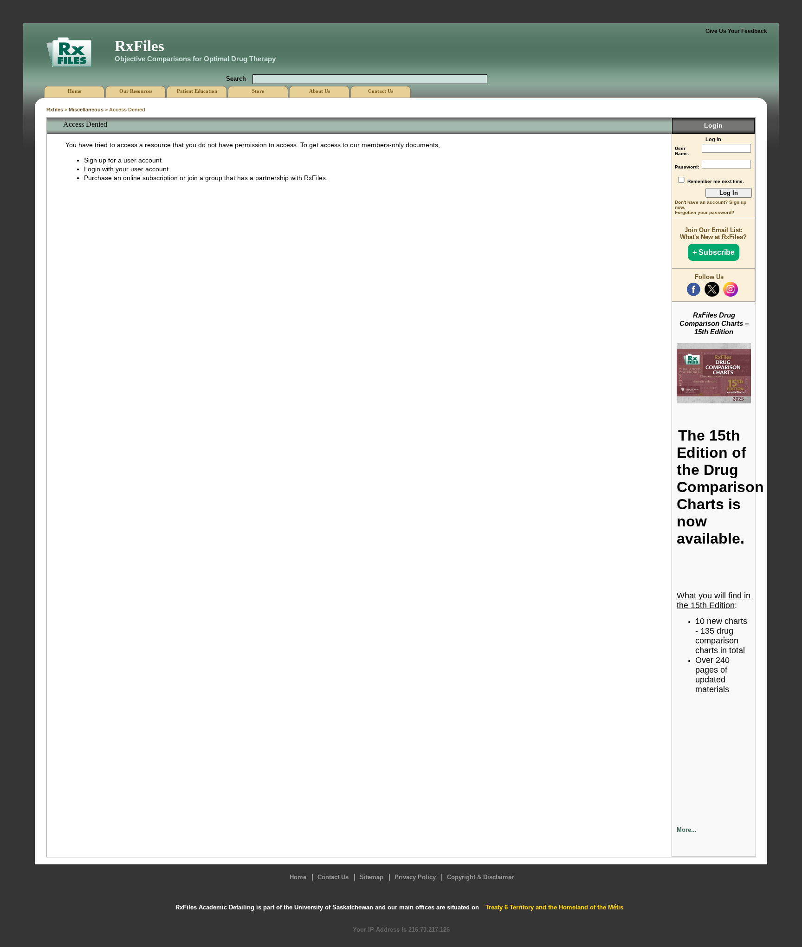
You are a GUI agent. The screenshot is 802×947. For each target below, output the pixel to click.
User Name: (682, 151)
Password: (687, 166)
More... (687, 829)
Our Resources (135, 91)
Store (258, 91)
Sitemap (371, 877)
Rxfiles (54, 109)
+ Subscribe (713, 252)
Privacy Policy (415, 877)
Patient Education (197, 91)
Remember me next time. (715, 181)
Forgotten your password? (704, 212)
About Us (319, 91)
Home (298, 877)
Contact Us (333, 877)
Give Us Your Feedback (736, 31)
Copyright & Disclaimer (480, 877)
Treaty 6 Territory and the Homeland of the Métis (554, 907)
